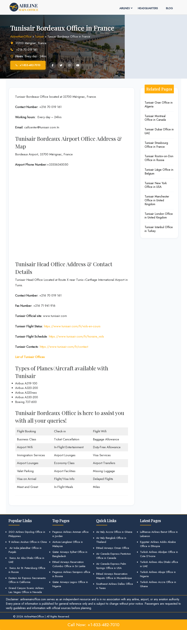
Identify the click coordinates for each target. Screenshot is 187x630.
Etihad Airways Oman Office (112, 548)
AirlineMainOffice (21, 36)
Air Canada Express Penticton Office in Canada (113, 556)
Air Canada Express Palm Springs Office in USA (111, 566)
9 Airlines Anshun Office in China (28, 542)
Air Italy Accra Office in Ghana (114, 532)
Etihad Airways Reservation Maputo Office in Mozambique (114, 576)
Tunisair (39, 36)
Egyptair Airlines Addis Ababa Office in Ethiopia (158, 544)
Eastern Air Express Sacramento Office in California (27, 580)
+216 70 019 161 (26, 50)
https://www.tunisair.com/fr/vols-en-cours (72, 326)
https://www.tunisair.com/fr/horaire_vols (76, 336)
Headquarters (148, 8)
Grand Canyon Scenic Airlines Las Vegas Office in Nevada (26, 590)
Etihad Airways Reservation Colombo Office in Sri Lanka (68, 564)
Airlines (124, 8)
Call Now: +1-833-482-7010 (93, 624)
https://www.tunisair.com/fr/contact (64, 346)
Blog (169, 8)
